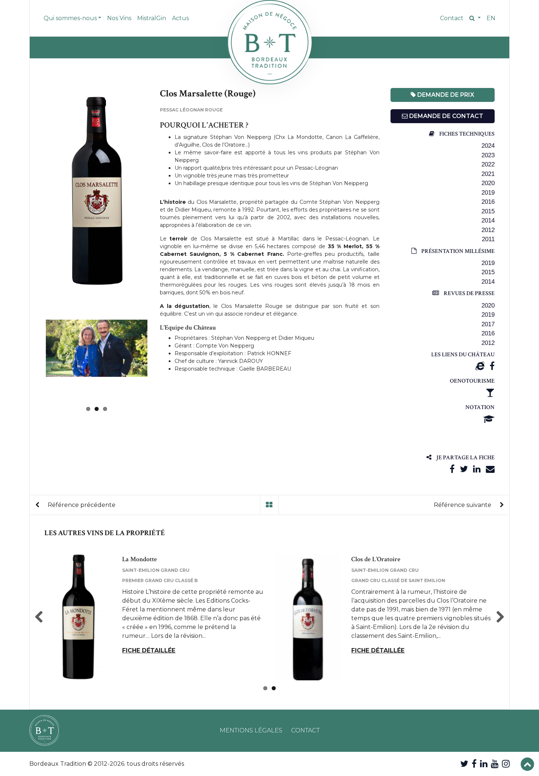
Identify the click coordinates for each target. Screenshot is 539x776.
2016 (488, 201)
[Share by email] (490, 469)
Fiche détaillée (148, 650)
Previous (34, 192)
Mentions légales (251, 730)
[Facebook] (492, 366)
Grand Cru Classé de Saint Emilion (398, 580)
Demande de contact (445, 116)
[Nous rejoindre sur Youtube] (495, 763)
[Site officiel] (480, 366)
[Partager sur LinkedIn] (477, 469)
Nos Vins (119, 18)
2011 (488, 239)
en (491, 18)
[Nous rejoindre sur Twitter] (464, 763)
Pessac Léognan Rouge (191, 110)
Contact (451, 18)
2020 (488, 183)
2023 (488, 155)
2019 (488, 192)
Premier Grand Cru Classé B (160, 580)
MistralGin (151, 18)
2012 (488, 230)
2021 (488, 173)
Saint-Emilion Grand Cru (156, 570)
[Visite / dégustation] (490, 392)
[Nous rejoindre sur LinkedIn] (484, 763)
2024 (488, 145)
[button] (475, 18)
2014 (488, 220)
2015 (488, 211)
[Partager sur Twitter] (464, 469)
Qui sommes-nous (70, 18)
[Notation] (489, 419)
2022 (488, 164)
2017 (488, 324)
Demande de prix (445, 94)
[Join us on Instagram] (506, 763)
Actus (180, 18)
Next (158, 360)
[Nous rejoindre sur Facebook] (474, 763)
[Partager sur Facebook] (452, 469)
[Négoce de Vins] (269, 42)
